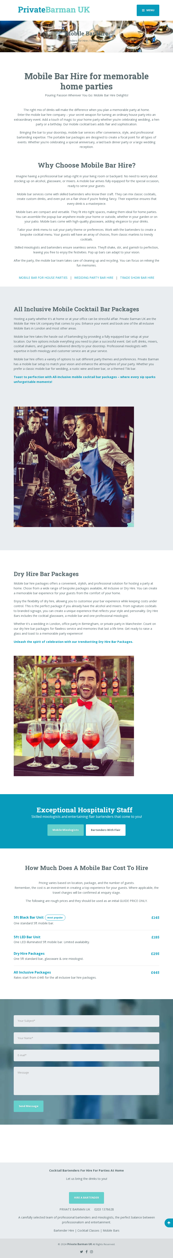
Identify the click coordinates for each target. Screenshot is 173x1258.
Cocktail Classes (88, 1230)
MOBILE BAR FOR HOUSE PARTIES (43, 278)
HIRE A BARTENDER (86, 1197)
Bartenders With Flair (105, 830)
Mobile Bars (111, 1230)
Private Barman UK (79, 1244)
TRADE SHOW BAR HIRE (137, 278)
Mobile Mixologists (66, 830)
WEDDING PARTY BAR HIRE (93, 278)
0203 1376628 (104, 1209)
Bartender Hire (64, 1230)
